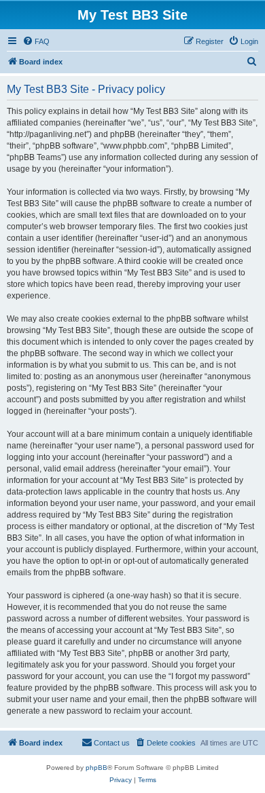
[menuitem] (36, 41)
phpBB (96, 767)
